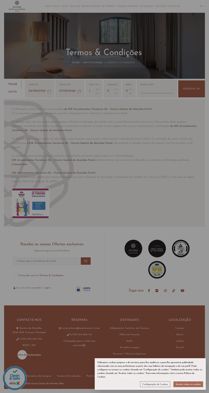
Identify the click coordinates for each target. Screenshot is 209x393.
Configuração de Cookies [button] (155, 384)
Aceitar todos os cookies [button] (188, 384)
